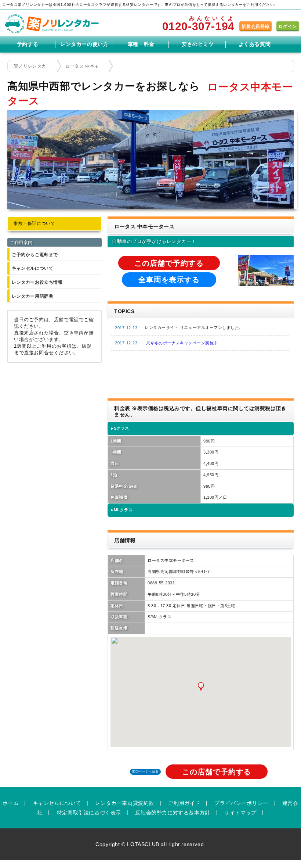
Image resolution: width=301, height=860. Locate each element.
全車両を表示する (169, 280)
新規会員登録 (255, 26)
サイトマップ (240, 813)
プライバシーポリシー (241, 803)
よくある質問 (255, 44)
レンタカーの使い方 (84, 44)
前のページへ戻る (145, 771)
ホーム (11, 803)
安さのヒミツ (198, 44)
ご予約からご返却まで (35, 254)
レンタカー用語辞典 (32, 296)
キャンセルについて (32, 268)
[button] (201, 687)
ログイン (288, 26)
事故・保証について (34, 223)
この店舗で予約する (168, 263)
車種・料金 (141, 44)
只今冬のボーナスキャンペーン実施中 (182, 343)
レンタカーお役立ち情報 (37, 282)
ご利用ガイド (184, 803)
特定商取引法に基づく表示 (89, 813)
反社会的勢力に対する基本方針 (172, 813)
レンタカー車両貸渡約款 (124, 803)
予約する (27, 44)
